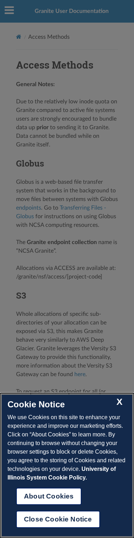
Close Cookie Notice (58, 519)
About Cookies (49, 496)
